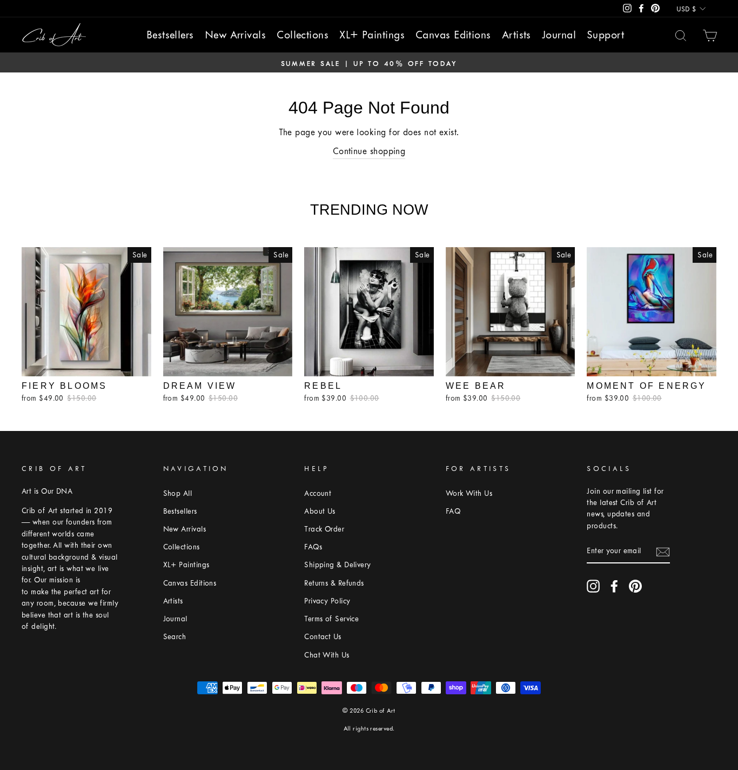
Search (174, 636)
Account (317, 493)
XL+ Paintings (372, 35)
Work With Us (469, 493)
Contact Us (322, 636)
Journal (559, 35)
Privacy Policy (327, 601)
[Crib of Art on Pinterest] (635, 586)
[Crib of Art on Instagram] (593, 586)
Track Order (324, 529)
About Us (320, 511)
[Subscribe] (663, 552)
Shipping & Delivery (337, 564)
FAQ (453, 511)
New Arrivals (235, 35)
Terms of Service (331, 618)
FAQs (313, 547)
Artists (516, 35)
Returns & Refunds (334, 583)
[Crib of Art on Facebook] (614, 586)
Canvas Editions (453, 35)
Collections (302, 35)
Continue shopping (369, 151)
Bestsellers (170, 35)
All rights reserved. (369, 728)
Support (605, 35)
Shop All (177, 493)
